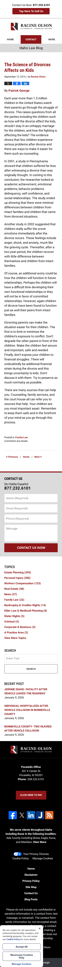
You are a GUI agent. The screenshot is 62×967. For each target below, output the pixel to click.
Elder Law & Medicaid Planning (25, 610)
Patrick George (18, 90)
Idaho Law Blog (31, 26)
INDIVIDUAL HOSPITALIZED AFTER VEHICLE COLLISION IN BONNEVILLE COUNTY (27, 710)
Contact (31, 39)
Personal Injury (17, 577)
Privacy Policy (31, 881)
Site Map (31, 887)
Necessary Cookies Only (21, 956)
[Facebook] (13, 815)
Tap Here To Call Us (31, 11)
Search (31, 668)
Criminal (11, 621)
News (10, 594)
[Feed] (49, 815)
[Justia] (40, 815)
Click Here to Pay (31, 795)
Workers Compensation (22, 583)
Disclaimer (31, 874)
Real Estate (14, 588)
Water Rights (14, 616)
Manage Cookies (43, 858)
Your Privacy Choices (36, 854)
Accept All (22, 946)
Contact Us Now (31, 548)
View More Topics (15, 638)
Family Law (21, 437)
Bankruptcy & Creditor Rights (25, 605)
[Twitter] (22, 815)
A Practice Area (16, 632)
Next (38, 456)
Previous (12, 456)
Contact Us (31, 893)
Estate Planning (17, 572)
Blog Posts (31, 899)
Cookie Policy (20, 858)
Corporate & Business (19, 627)
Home (10, 39)
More (51, 39)
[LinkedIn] (31, 815)
